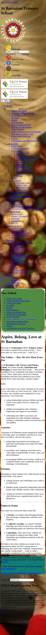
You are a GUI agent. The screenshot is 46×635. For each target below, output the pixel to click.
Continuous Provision (20, 148)
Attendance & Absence (20, 250)
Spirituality (15, 237)
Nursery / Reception (19, 216)
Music (18, 169)
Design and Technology (26, 157)
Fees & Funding (17, 204)
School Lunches (17, 263)
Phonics (14, 194)
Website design (7, 573)
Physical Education (24, 171)
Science (19, 174)
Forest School (13, 211)
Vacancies (15, 282)
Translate (25, 54)
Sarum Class (21, 190)
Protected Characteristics (21, 197)
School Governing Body (21, 125)
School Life (16, 280)
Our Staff (15, 118)
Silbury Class (21, 185)
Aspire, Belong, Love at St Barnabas (26, 132)
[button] (8, 47)
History (19, 164)
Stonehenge (16, 221)
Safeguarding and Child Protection (25, 141)
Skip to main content (9, 2)
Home (9, 105)
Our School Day (18, 261)
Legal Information (8, 569)
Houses (14, 120)
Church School (13, 225)
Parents (10, 240)
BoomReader (16, 252)
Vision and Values (18, 116)
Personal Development (20, 192)
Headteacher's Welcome (21, 136)
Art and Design (22, 153)
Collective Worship (19, 231)
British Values (16, 146)
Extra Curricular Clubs (20, 256)
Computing (20, 155)
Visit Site (4, 611)
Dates (13, 266)
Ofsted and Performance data (23, 113)
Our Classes (16, 180)
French (19, 160)
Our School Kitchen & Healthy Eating (26, 209)
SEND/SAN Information (21, 127)
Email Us (5, 562)
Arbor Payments (17, 247)
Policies (14, 138)
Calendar (15, 278)
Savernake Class (23, 183)
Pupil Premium (17, 122)
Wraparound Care (18, 270)
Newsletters (16, 259)
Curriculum (12, 143)
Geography (20, 162)
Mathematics (21, 167)
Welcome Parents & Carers (22, 243)
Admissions (16, 245)
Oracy (13, 178)
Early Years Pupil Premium (22, 206)
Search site (5, 580)
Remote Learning (18, 273)
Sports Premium (17, 129)
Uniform (14, 268)
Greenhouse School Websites (28, 573)
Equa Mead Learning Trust (22, 134)
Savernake (15, 218)
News (9, 275)
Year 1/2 (14, 223)
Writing (19, 176)
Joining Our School (19, 111)
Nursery (10, 199)
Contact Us (12, 285)
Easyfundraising (17, 254)
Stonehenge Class (23, 187)
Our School (12, 108)
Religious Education (19, 235)
